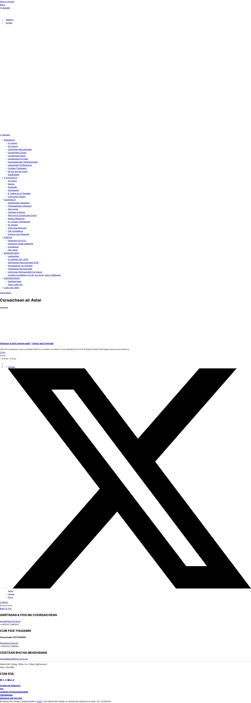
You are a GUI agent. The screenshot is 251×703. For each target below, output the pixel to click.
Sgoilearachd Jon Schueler (20, 266)
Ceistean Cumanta (16, 212)
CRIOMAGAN (6, 695)
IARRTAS (8, 237)
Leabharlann (13, 256)
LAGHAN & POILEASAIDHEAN (14, 692)
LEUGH (2, 352)
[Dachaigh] (3, 14)
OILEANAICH (10, 200)
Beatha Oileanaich (16, 218)
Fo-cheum (12, 143)
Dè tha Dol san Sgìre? (18, 171)
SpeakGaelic (13, 174)
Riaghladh (12, 187)
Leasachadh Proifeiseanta (20, 165)
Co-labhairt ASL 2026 (18, 259)
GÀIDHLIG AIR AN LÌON (11, 698)
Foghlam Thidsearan (17, 168)
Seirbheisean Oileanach (19, 203)
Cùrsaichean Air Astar (18, 159)
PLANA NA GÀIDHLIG (10, 686)
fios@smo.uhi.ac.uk (9, 643)
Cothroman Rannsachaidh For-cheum (25, 272)
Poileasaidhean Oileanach (20, 206)
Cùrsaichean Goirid (16, 156)
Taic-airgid (13, 250)
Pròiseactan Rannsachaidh (20, 269)
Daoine (11, 184)
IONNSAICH (9, 140)
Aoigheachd (13, 190)
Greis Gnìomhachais (17, 228)
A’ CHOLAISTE (10, 178)
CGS (39, 701)
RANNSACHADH (11, 253)
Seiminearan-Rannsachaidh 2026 (23, 262)
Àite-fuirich (13, 209)
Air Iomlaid (13, 225)
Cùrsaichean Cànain (17, 152)
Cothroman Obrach (16, 196)
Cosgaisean (13, 247)
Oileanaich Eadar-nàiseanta (20, 244)
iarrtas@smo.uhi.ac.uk (10, 621)
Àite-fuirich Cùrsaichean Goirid (22, 215)
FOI (1, 689)
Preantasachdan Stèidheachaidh (23, 162)
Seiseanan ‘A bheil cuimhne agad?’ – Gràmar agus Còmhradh (27, 343)
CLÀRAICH (4, 602)
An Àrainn (12, 181)
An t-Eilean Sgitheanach (19, 222)
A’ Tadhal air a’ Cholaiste (19, 193)
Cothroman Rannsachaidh (20, 149)
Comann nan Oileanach (18, 234)
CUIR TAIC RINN (11, 288)
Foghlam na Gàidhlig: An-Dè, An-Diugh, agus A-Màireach (34, 275)
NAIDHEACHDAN (12, 278)
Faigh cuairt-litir (15, 284)
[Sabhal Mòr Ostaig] (125, 132)
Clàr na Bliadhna (15, 231)
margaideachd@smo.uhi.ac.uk (14, 659)
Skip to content (7, 1)
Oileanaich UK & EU (17, 240)
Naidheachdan (14, 281)
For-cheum (13, 146)
